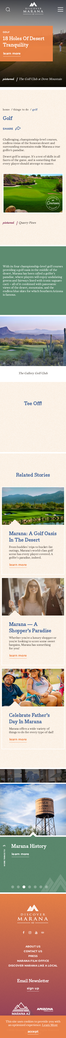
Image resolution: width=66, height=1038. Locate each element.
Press (33, 956)
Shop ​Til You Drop (32, 846)
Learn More (12, 54)
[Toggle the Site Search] (8, 9)
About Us (33, 946)
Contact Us (33, 951)
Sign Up (33, 989)
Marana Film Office (33, 961)
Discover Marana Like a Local (33, 966)
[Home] (33, 8)
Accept (33, 1032)
